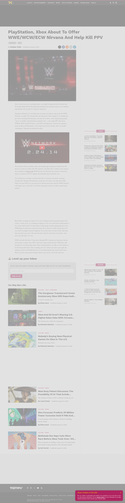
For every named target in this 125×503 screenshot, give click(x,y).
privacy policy (100, 497)
